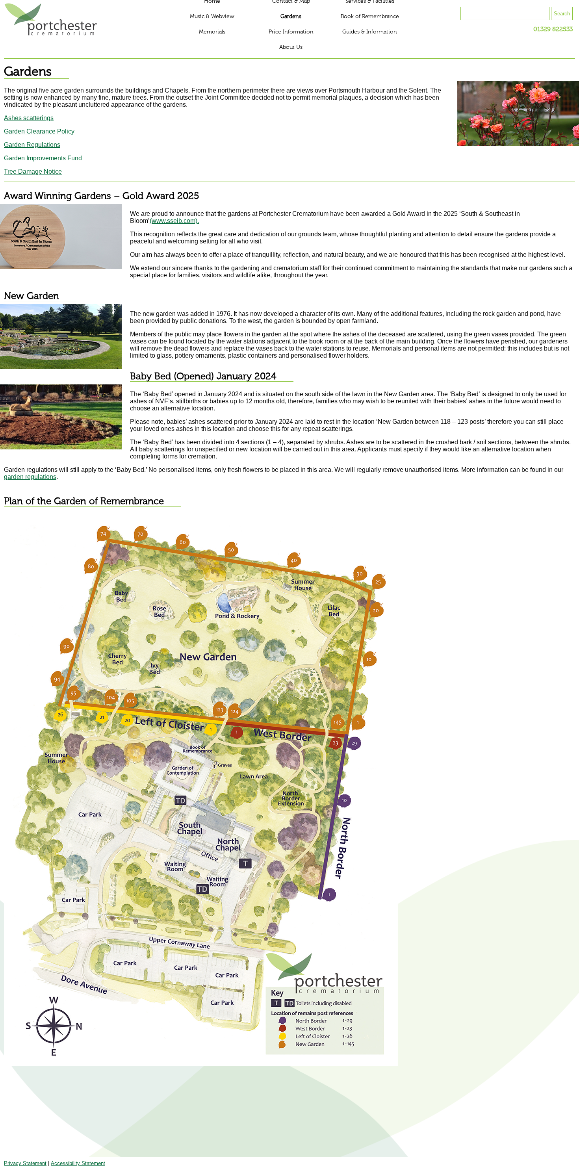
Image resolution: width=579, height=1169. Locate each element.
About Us (290, 47)
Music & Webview (212, 16)
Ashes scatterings (29, 118)
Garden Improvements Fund (43, 158)
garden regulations (30, 476)
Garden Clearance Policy (39, 131)
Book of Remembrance (370, 16)
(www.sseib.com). (174, 220)
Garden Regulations (32, 144)
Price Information (291, 32)
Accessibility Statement (78, 1163)
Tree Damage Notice (33, 171)
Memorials (212, 32)
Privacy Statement (25, 1163)
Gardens (290, 16)
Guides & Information (369, 32)
